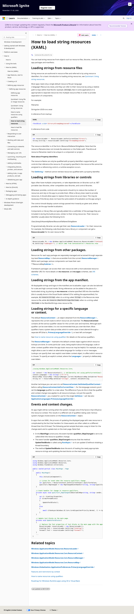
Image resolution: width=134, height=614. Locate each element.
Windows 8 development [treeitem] (12, 42)
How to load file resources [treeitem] (16, 128)
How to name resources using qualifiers (50, 337)
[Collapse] (26, 33)
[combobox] (14, 37)
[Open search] (124, 18)
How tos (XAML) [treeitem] (13, 71)
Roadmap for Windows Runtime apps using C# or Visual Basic (55, 581)
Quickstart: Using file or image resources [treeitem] (18, 100)
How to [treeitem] (8, 60)
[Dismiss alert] (129, 4)
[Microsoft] (4, 18)
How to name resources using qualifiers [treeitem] (16, 114)
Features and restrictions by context (45, 572)
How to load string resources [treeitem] (17, 122)
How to (39, 35)
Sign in (129, 18)
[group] (67, 242)
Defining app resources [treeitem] (15, 94)
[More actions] (101, 35)
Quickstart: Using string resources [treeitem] (17, 107)
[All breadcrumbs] (33, 35)
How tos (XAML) (49, 35)
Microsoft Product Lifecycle (65, 25)
